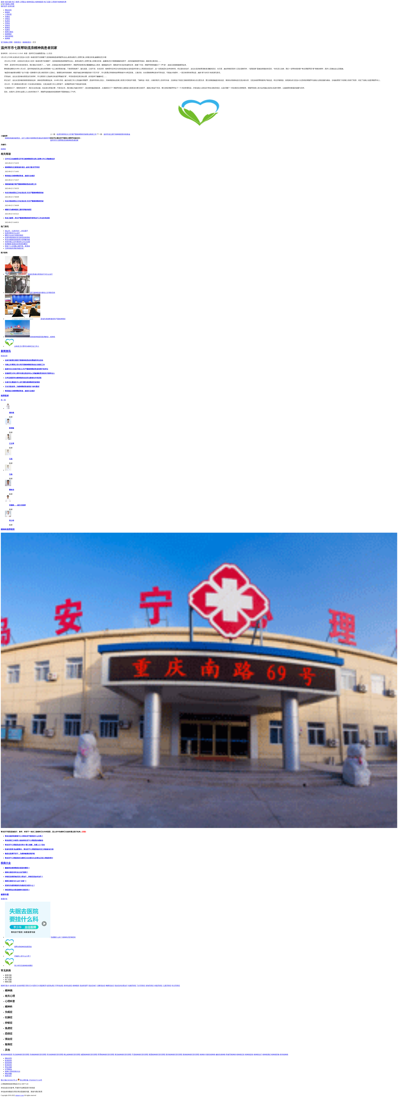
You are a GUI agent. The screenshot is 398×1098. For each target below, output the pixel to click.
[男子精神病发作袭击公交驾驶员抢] (17, 292)
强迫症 (7, 25)
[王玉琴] (8, 439)
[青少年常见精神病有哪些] (9, 965)
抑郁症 (7, 19)
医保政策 (8, 1060)
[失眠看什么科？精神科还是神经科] (27, 937)
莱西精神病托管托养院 (157, 1054)
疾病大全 (6, 863)
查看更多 (4, 899)
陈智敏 (11, 428)
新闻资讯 (17, 42)
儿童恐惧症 (167, 985)
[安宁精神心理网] (7, 4)
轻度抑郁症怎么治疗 (12, 233)
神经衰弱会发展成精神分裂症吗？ (17, 890)
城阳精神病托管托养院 (89, 1054)
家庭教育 (42, 985)
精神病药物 (275, 1054)
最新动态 (8, 1076)
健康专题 (5, 894)
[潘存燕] (8, 408)
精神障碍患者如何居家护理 (40, 138)
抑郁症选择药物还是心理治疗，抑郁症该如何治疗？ (24, 876)
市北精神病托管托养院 (21, 1054)
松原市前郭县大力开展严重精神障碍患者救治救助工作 (77, 134)
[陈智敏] (8, 424)
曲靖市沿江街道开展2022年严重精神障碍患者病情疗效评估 (26, 369)
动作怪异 (13, 985)
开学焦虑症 (59, 985)
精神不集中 (5, 985)
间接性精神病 (210, 1054)
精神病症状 (240, 1054)
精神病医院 (39, 2)
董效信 (11, 490)
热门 (13, 2)
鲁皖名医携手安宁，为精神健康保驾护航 (20, 853)
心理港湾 (54, 2)
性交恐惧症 (176, 985)
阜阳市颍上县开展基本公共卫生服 (17, 242)
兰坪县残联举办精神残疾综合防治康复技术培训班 (23, 378)
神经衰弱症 (9, 36)
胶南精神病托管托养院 (191, 1054)
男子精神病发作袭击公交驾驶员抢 (42, 292)
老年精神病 (284, 1054)
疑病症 (7, 27)
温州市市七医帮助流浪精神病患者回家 (64, 140)
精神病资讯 (27, 42)
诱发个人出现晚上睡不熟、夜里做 (17, 246)
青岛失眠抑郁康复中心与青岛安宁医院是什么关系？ (24, 836)
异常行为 (28, 985)
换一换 (3, 400)
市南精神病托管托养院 (38, 1054)
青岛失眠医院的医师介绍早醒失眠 (17, 239)
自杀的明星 (21, 985)
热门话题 (47, 2)
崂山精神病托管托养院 (72, 1054)
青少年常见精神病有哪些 (23, 965)
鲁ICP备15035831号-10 (9, 1080)
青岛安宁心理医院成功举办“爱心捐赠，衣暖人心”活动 (25, 845)
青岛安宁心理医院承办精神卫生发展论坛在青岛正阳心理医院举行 (29, 858)
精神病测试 (266, 1054)
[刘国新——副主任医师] (8, 501)
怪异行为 (35, 985)
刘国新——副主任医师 (17, 505)
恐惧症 (7, 23)
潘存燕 (11, 413)
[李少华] (8, 516)
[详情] (84, 832)
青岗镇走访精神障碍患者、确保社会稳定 (20, 176)
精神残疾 (76, 985)
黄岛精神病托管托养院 (123, 1054)
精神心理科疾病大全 (12, 1071)
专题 (6, 2)
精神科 (7, 12)
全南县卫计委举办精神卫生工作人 (26, 346)
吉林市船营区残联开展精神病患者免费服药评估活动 (24, 360)
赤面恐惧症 (158, 985)
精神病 (7, 38)
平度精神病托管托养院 (140, 1054)
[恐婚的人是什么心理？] (9, 956)
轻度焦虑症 (50, 985)
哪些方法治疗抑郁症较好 (14, 235)
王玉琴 (11, 443)
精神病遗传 (249, 1054)
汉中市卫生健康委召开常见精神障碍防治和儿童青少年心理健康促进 (30, 159)
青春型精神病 (231, 1054)
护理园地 (8, 1069)
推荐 (17, 2)
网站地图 (8, 1073)
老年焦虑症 (68, 985)
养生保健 (8, 1067)
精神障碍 (8, 34)
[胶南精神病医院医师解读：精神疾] (17, 337)
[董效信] (8, 485)
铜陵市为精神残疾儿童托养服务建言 (18, 209)
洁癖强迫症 (101, 985)
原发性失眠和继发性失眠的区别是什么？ (20, 885)
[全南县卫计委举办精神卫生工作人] (9, 346)
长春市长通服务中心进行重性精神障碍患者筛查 (22, 382)
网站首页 (8, 10)
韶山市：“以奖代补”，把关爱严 (16, 231)
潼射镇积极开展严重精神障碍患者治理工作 (20, 184)
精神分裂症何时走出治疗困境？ (16, 872)
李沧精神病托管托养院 (55, 1054)
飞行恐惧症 (141, 985)
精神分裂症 (9, 32)
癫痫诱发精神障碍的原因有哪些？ (17, 868)
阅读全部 (4, 356)
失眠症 (7, 16)
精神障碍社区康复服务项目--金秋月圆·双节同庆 (22, 167)
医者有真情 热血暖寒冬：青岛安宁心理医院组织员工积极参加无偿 (29, 849)
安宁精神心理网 (6, 42)
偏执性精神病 (221, 1054)
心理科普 (8, 14)
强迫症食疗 (92, 985)
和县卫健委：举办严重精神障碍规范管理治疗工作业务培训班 (27, 218)
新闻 (2, 2)
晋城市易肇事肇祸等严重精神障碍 (53, 319)
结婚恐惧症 (132, 985)
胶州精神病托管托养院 (174, 1054)
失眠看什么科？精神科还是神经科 (63, 937)
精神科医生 (31, 2)
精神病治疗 (258, 1054)
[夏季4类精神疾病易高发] (9, 947)
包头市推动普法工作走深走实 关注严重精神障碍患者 (24, 193)
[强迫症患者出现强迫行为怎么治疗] (16, 274)
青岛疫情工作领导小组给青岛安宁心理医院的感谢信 (24, 840)
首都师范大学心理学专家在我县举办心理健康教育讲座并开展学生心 (30, 373)
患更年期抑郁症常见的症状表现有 (17, 237)
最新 (10, 2)
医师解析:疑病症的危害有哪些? (16, 244)
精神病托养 (62, 2)
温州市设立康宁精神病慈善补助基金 (117, 134)
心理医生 (22, 2)
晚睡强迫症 (110, 985)
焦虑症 (7, 21)
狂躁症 (7, 30)
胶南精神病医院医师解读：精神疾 (42, 337)
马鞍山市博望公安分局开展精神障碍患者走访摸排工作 (25, 364)
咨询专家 (11, 6)
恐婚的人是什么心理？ (22, 956)
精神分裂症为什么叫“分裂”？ (16, 881)
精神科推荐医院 (8, 529)
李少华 (11, 520)
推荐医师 (5, 396)
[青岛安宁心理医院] (199, 827)
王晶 (10, 459)
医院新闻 (8, 1063)
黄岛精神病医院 (6, 1054)
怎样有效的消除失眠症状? (14, 248)
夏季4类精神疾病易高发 (23, 947)
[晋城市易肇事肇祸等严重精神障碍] (23, 319)
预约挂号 (4, 6)
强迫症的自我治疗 (121, 985)
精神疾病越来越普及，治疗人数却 (17, 138)
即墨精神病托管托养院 (106, 1054)
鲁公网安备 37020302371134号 (31, 1080)
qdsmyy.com (19, 1095)
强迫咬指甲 (84, 985)
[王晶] (8, 455)
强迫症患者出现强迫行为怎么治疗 (40, 274)
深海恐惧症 (150, 985)
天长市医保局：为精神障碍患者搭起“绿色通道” (22, 386)
